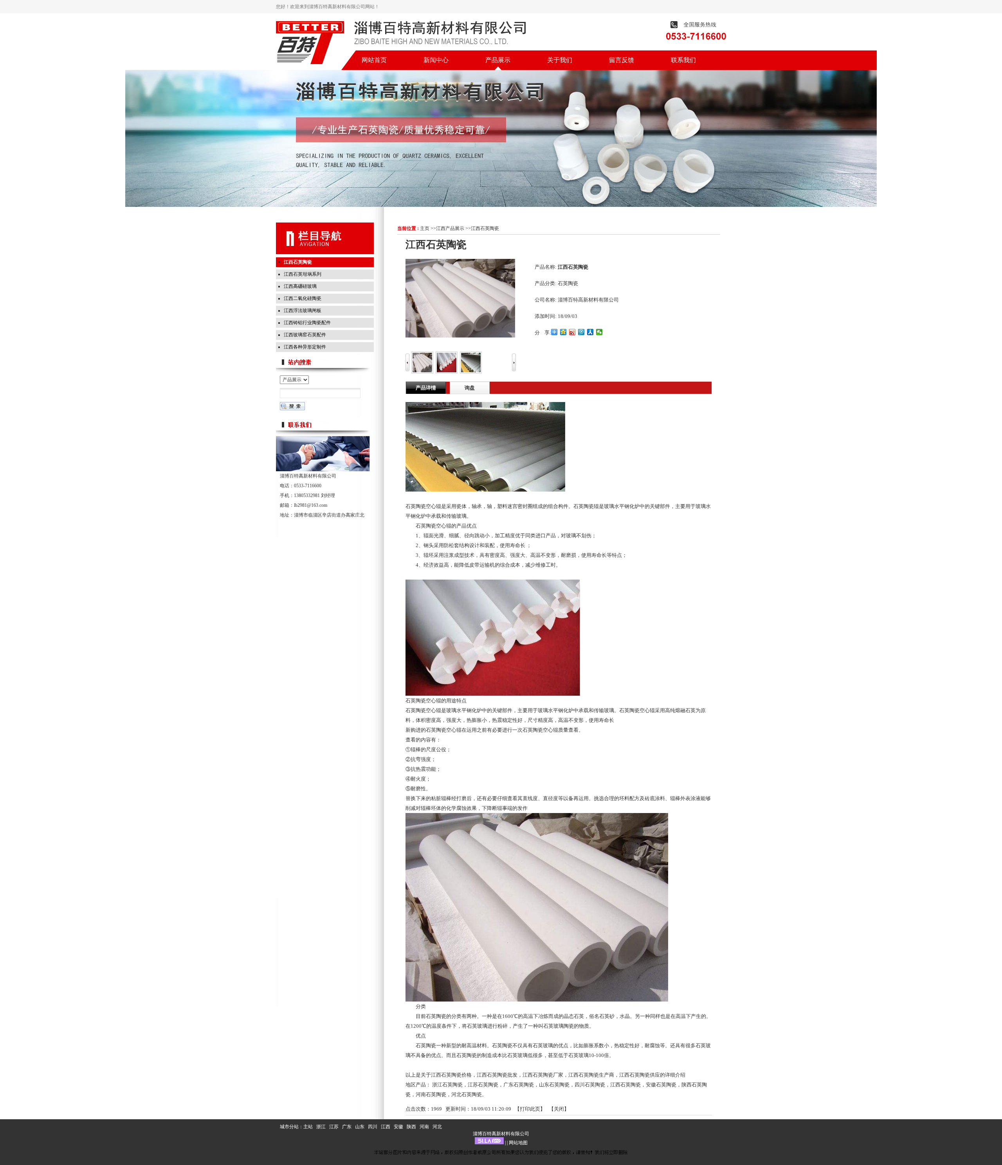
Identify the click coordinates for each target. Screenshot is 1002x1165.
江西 (385, 1126)
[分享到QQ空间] (563, 332)
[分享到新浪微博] (572, 332)
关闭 (559, 1109)
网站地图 (518, 1142)
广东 (346, 1126)
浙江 (321, 1126)
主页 (424, 228)
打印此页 (530, 1109)
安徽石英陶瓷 (661, 1085)
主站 (308, 1126)
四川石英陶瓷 (590, 1085)
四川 (372, 1126)
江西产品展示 (450, 228)
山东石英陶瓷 (554, 1085)
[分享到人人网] (590, 332)
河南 (424, 1126)
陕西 (411, 1126)
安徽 (398, 1126)
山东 (359, 1126)
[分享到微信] (599, 332)
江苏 (334, 1126)
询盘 (470, 388)
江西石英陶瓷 (485, 228)
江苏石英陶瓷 (483, 1085)
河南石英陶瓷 (431, 1094)
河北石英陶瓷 (466, 1094)
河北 (437, 1126)
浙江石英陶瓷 (447, 1085)
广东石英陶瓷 (518, 1085)
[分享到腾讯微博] (581, 332)
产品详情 (426, 388)
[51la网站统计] (489, 1142)
